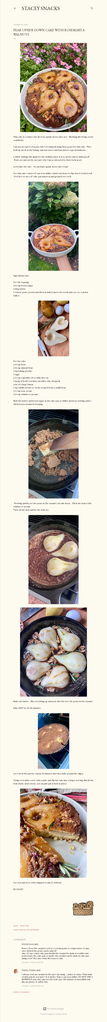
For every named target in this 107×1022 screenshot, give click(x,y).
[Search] (92, 7)
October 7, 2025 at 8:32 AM (33, 986)
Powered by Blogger (56, 1009)
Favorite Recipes (32, 930)
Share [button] (15, 926)
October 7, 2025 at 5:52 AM (32, 962)
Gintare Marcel (61, 1014)
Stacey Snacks (41, 8)
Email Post (24, 926)
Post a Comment (21, 992)
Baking (22, 930)
